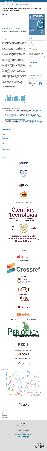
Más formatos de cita (33, 56)
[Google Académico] (23, 282)
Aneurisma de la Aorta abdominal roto (18, 114)
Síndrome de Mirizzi (23, 120)
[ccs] (24, 178)
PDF (31, 38)
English (3, 136)
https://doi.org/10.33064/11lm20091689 (12, 28)
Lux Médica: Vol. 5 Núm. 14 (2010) (33, 120)
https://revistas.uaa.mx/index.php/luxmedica (23, 434)
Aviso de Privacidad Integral (23, 436)
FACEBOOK (4, 157)
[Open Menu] (2, 1)
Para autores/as (5, 147)
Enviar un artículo (6, 129)
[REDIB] (23, 348)
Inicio (3, 4)
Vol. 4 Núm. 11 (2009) (14, 4)
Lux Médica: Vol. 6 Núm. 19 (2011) (31, 111)
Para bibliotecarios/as (6, 149)
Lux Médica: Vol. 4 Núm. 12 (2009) (32, 114)
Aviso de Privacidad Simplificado (23, 437)
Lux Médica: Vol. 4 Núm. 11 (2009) (34, 116)
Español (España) (5, 138)
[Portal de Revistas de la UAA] (23, 185)
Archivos (7, 4)
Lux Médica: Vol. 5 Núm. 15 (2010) (18, 123)
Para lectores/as (5, 145)
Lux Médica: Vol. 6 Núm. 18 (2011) (18, 119)
